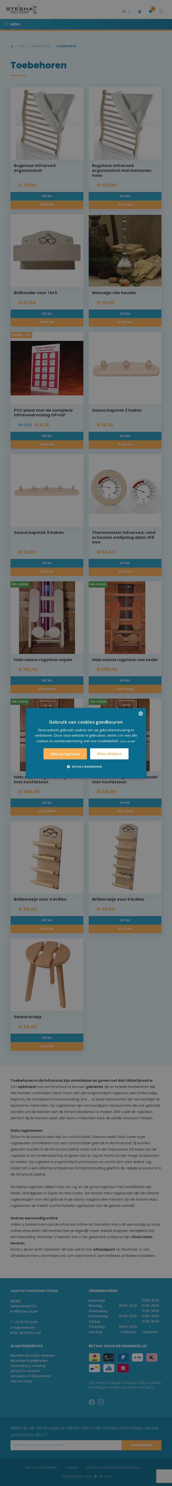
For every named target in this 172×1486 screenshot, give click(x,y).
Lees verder (127, 741)
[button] (86, 766)
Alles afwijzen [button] (109, 753)
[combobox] (140, 713)
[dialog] (86, 743)
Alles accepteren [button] (65, 754)
